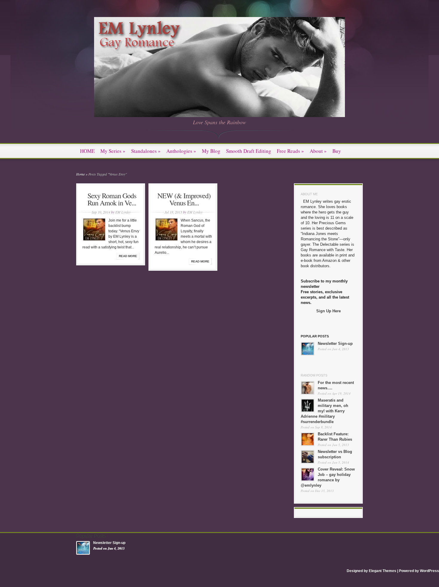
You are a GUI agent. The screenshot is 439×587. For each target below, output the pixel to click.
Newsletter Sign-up (335, 343)
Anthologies (181, 150)
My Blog (211, 150)
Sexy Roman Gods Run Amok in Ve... (112, 199)
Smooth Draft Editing (248, 150)
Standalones (146, 150)
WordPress (429, 571)
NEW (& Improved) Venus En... (184, 199)
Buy (336, 150)
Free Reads (290, 150)
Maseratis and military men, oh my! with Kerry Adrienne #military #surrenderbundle (324, 411)
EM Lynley (123, 212)
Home (80, 174)
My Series (112, 150)
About (318, 150)
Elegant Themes (382, 571)
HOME (87, 150)
